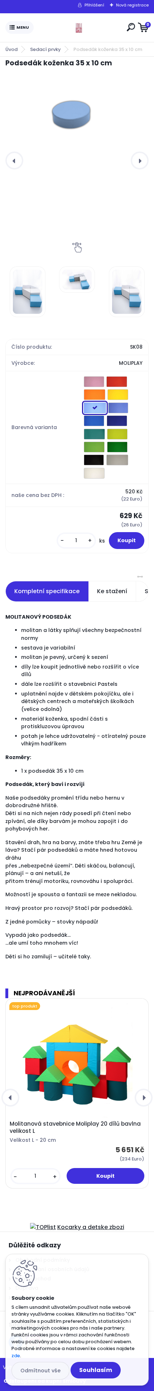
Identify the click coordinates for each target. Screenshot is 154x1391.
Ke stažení (112, 591)
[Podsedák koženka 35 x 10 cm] (77, 115)
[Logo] (78, 27)
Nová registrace (132, 5)
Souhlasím (95, 1370)
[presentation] (14, 160)
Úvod (11, 49)
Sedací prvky (45, 49)
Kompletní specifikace (47, 591)
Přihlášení (94, 5)
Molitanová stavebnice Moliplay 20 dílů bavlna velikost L (75, 1127)
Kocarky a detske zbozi (90, 1227)
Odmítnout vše (40, 1370)
